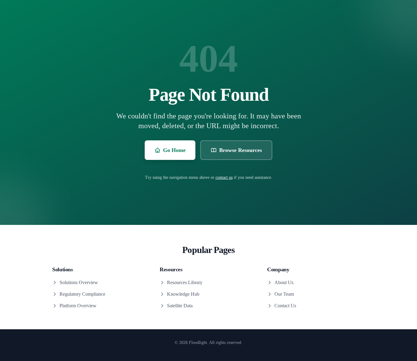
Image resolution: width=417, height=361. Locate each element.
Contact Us (285, 305)
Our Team (284, 294)
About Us (283, 282)
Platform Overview (78, 305)
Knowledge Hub (183, 294)
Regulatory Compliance (82, 294)
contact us (224, 177)
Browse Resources (240, 150)
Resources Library (184, 282)
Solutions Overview (79, 282)
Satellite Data (180, 305)
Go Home (174, 150)
